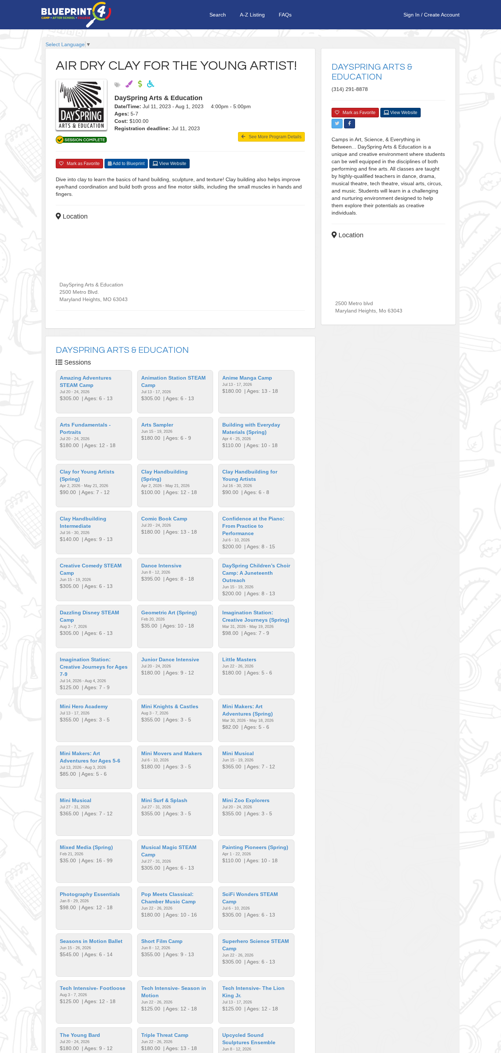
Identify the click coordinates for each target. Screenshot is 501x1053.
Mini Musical (238, 753)
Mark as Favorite (81, 163)
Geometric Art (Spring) (169, 612)
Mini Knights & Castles (169, 706)
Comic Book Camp (164, 519)
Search (217, 15)
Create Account (442, 15)
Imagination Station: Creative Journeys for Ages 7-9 (94, 667)
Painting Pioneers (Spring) (255, 847)
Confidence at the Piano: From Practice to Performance (253, 526)
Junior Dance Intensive (170, 659)
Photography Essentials (90, 894)
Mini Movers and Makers (171, 753)
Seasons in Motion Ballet (91, 941)
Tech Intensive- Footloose (92, 988)
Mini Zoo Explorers (246, 800)
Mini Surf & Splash (164, 800)
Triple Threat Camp (165, 1035)
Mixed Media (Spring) (86, 847)
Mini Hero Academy (84, 706)
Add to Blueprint (128, 163)
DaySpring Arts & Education (122, 350)
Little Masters (239, 659)
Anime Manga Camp (247, 378)
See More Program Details (273, 136)
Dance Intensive (161, 565)
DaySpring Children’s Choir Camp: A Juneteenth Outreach (256, 573)
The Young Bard (80, 1035)
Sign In (411, 15)
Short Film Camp (162, 941)
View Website (172, 163)
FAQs (285, 15)
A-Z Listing (252, 15)
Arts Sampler (157, 425)
